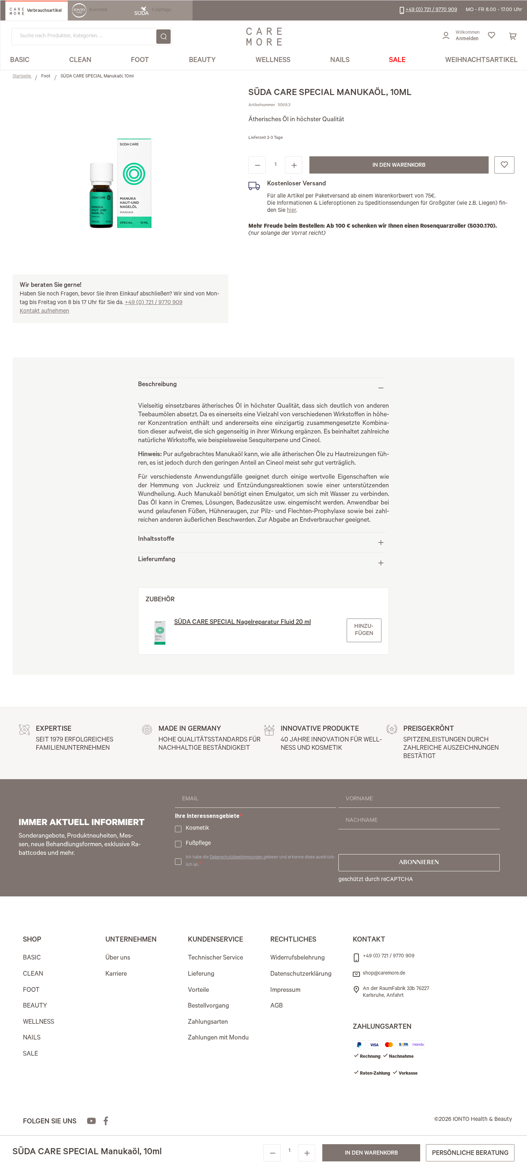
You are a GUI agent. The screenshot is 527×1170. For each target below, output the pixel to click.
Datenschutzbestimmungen (237, 857)
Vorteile (198, 990)
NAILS (32, 1038)
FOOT (31, 990)
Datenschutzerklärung (301, 974)
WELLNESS (38, 1022)
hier (291, 211)
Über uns (117, 958)
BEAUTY (35, 1006)
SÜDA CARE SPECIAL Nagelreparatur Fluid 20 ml (242, 622)
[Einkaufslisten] (491, 36)
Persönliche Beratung (470, 1153)
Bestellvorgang (208, 1006)
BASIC (32, 958)
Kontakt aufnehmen (44, 311)
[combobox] (91, 36)
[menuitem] (19, 61)
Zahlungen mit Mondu (218, 1038)
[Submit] (163, 36)
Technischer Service (215, 958)
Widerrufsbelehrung (297, 958)
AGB (276, 1006)
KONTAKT (369, 940)
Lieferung (201, 974)
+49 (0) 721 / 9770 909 (153, 303)
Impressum (285, 990)
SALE (30, 1054)
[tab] (261, 388)
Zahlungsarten (208, 1022)
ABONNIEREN (419, 862)
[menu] (264, 61)
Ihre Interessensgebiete (207, 816)
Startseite (22, 76)
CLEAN (33, 974)
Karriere (116, 974)
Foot (46, 76)
